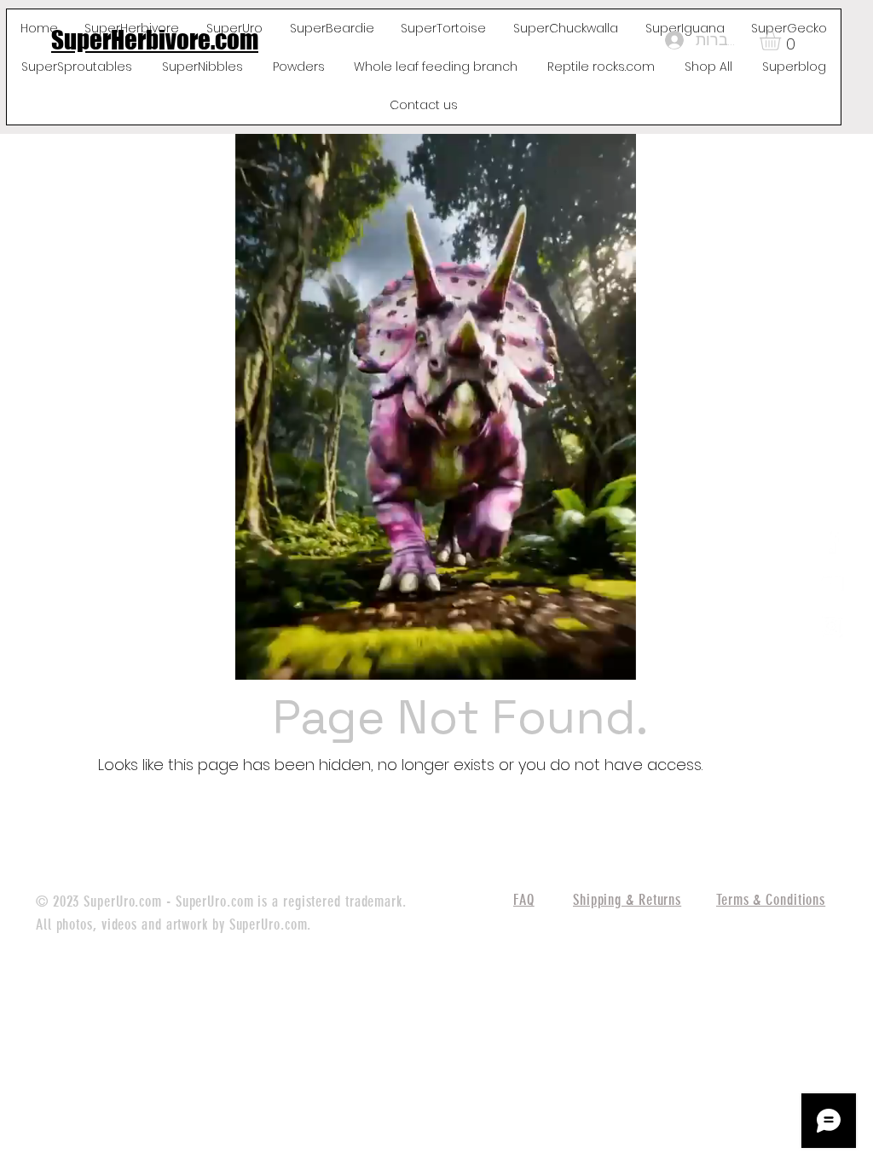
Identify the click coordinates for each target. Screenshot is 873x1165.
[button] (783, 39)
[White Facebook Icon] (831, 541)
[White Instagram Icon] (831, 626)
